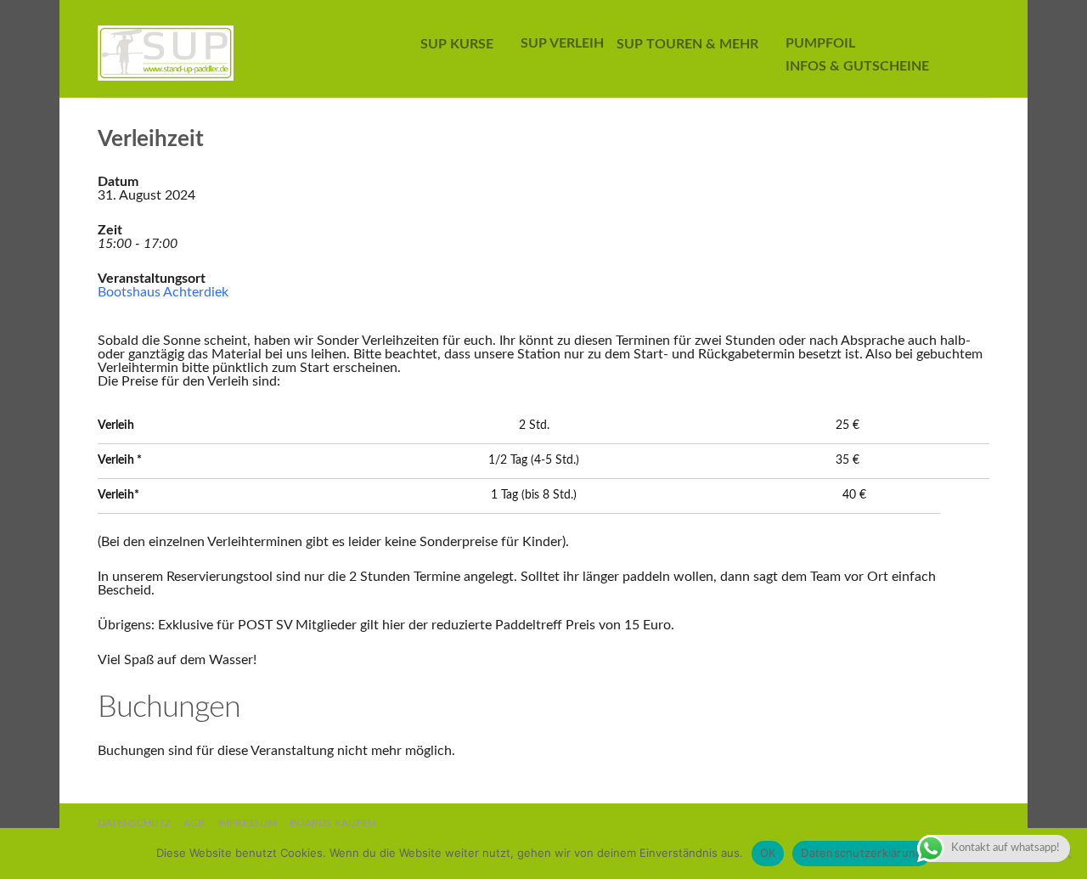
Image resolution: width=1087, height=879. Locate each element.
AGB (194, 823)
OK (768, 852)
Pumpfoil (820, 43)
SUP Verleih (562, 43)
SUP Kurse (456, 44)
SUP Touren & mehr (687, 44)
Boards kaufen (332, 823)
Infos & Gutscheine (857, 66)
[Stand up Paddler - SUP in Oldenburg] (233, 49)
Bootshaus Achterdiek (163, 292)
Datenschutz (134, 823)
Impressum (247, 823)
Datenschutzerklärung (861, 852)
